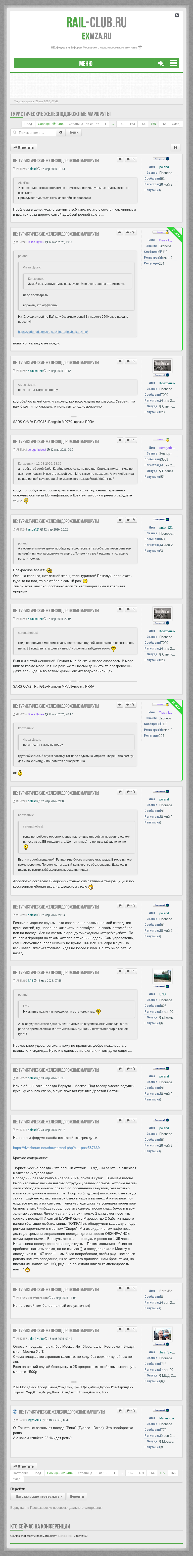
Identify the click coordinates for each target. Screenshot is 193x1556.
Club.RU (96, 22)
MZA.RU (96, 36)
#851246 (21, 714)
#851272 (21, 1078)
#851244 (21, 529)
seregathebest (37, 449)
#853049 (21, 1298)
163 (132, 124)
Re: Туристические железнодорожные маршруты (56, 160)
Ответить (25, 147)
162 (121, 124)
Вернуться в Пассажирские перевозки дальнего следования (56, 1508)
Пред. (28, 124)
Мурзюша (34, 1420)
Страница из (84, 124)
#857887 (21, 1339)
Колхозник (35, 371)
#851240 (21, 169)
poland (32, 169)
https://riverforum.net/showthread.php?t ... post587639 (56, 1148)
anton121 (33, 529)
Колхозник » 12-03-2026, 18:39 (40, 463)
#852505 (21, 1130)
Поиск (73, 132)
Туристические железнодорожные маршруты (60, 114)
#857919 (21, 1420)
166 (164, 124)
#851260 (21, 981)
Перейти (77, 1496)
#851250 (21, 915)
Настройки (20, 1473)
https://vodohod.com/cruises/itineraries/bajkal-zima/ (53, 332)
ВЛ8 (30, 981)
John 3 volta (36, 1339)
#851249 (21, 801)
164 (143, 124)
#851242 (21, 371)
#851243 (21, 449)
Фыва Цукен (36, 242)
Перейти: (18, 1489)
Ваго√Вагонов (38, 1298)
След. (176, 124)
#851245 (21, 619)
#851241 (21, 242)
